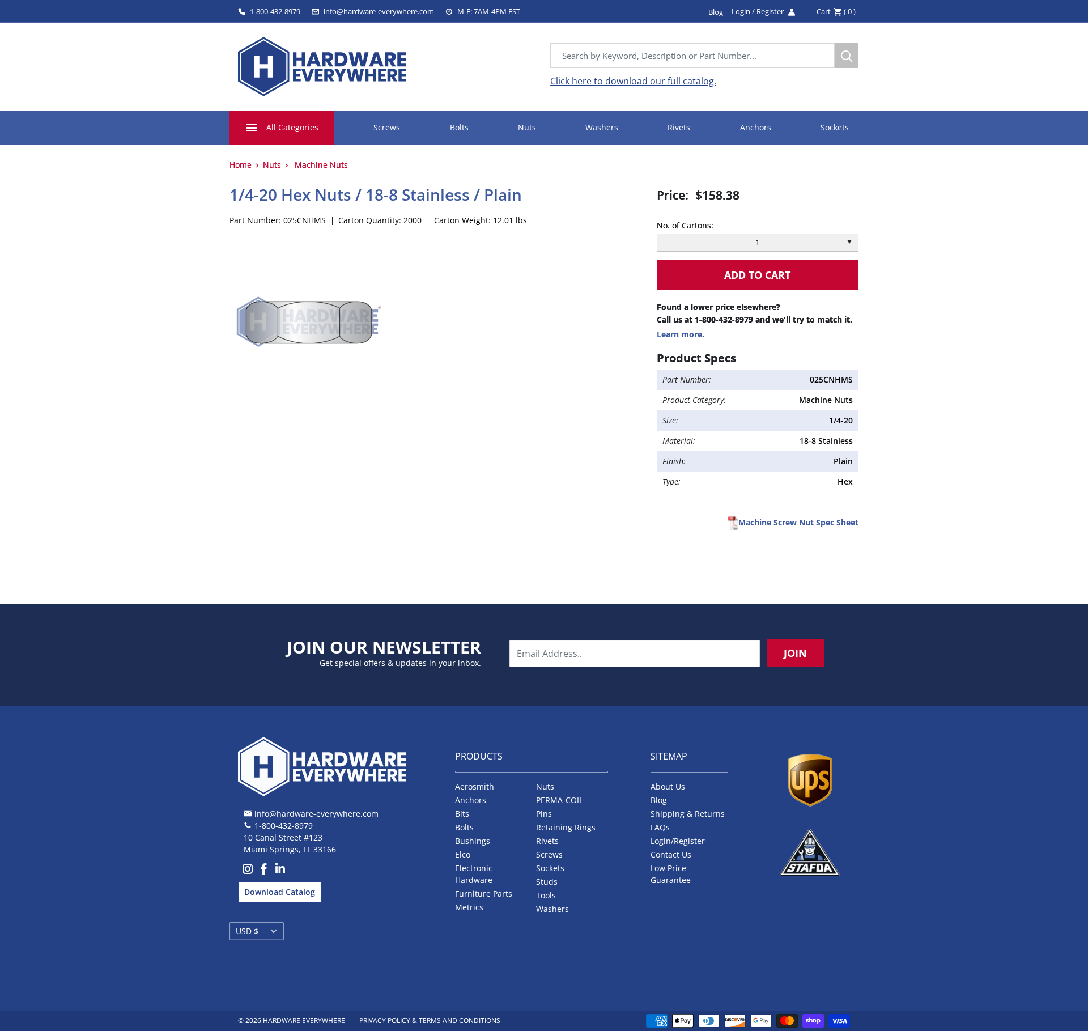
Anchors (755, 127)
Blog (659, 800)
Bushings (472, 840)
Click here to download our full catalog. (633, 81)
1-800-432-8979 (275, 11)
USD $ (247, 931)
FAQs (660, 827)
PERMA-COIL (559, 800)
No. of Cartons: (685, 225)
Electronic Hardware (473, 874)
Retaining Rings (566, 827)
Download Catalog (279, 891)
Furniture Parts (483, 893)
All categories (292, 127)
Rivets (679, 127)
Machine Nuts (321, 164)
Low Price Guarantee (671, 874)
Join (795, 653)
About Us (668, 786)
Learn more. (680, 334)
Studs (547, 881)
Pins (544, 813)
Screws (386, 127)
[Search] (846, 55)
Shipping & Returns (688, 813)
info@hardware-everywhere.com (379, 11)
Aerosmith (474, 786)
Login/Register (678, 840)
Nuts (527, 127)
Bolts (459, 127)
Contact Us (671, 854)
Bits (462, 813)
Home (241, 164)
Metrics (469, 907)
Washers (601, 127)
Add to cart (757, 275)
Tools (546, 895)
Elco (462, 854)
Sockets (835, 127)
